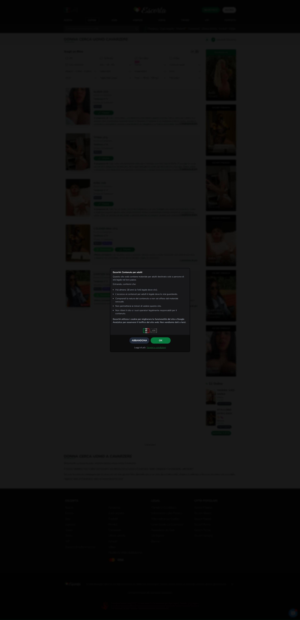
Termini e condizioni (156, 347)
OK (160, 340)
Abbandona (139, 340)
